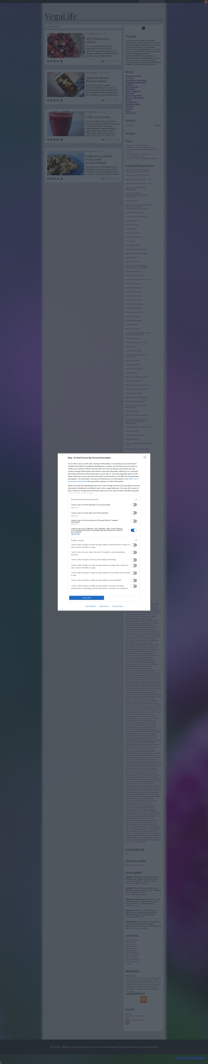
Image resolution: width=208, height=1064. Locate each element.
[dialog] (104, 532)
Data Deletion (90, 606)
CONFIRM (86, 598)
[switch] (134, 504)
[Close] (145, 458)
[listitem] (104, 499)
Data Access (104, 606)
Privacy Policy (117, 606)
